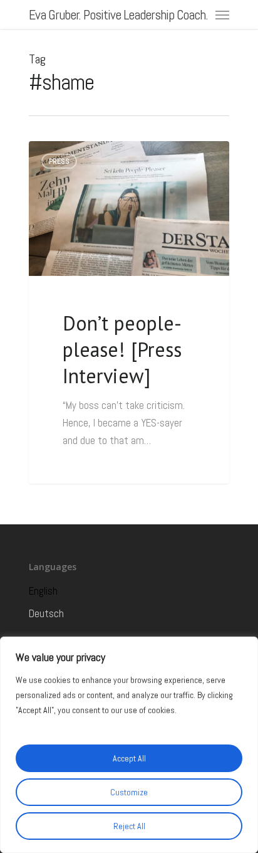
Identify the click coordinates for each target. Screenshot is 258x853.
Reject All (129, 826)
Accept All (129, 758)
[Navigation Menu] (222, 14)
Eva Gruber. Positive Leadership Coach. (118, 14)
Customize (129, 792)
